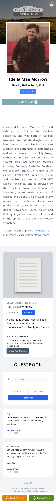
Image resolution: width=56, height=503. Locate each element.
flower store (42, 235)
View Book (13, 312)
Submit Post (28, 397)
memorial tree (42, 230)
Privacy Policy (20, 491)
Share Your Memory (18, 351)
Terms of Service (35, 491)
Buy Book (28, 312)
